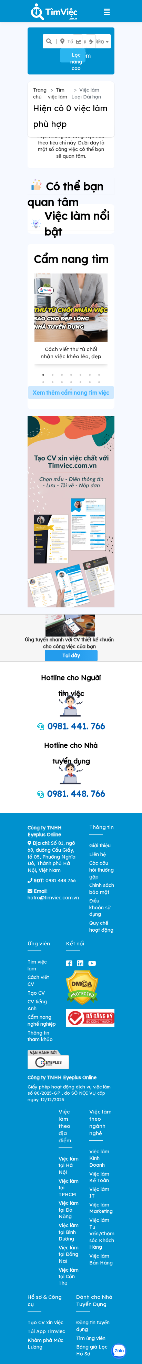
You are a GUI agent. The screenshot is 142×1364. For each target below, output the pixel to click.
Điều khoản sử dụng (99, 907)
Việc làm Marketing (101, 1208)
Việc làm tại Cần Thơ (69, 1276)
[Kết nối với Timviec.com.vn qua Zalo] (118, 1351)
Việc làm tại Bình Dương (69, 1232)
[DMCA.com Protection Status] (82, 987)
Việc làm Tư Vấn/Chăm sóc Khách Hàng (101, 1233)
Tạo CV (36, 993)
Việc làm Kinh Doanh (99, 1158)
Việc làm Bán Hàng (101, 1259)
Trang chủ (40, 93)
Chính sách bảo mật (101, 888)
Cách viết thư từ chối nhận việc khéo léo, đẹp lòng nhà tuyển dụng (71, 356)
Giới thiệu (100, 845)
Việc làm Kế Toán (99, 1177)
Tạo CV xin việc (45, 1322)
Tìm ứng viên (90, 1338)
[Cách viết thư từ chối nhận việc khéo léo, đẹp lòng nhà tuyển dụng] (71, 307)
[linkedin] (81, 963)
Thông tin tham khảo (40, 1036)
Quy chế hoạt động (101, 926)
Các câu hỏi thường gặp (101, 869)
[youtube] (93, 963)
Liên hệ (97, 854)
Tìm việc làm (57, 93)
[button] (43, 374)
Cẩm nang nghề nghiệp (42, 1020)
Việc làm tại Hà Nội (69, 1165)
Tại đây (71, 655)
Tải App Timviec (46, 1331)
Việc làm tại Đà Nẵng (69, 1210)
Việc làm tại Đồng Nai (69, 1254)
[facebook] (70, 963)
